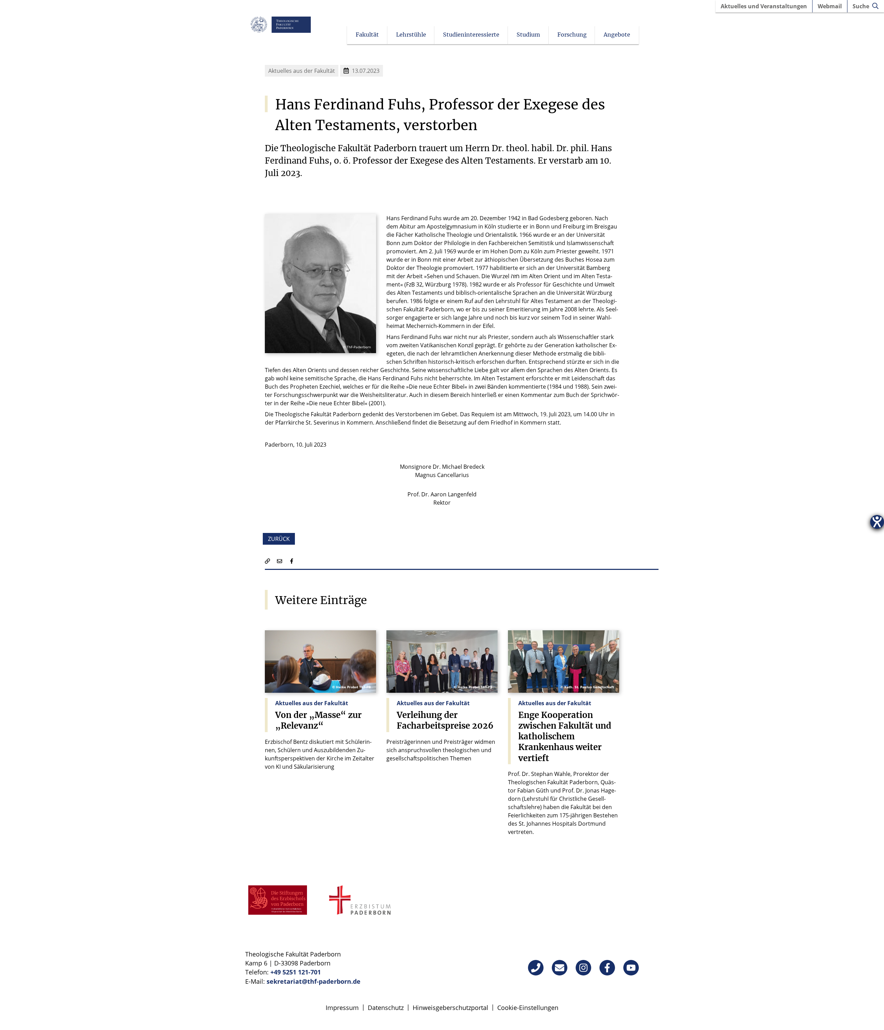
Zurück (279, 539)
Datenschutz (386, 1007)
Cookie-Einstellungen (527, 1007)
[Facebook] (607, 967)
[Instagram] (583, 967)
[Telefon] (536, 967)
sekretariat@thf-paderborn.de (314, 981)
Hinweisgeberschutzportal (450, 1007)
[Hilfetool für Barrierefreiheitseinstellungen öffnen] (877, 522)
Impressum (342, 1007)
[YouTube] (631, 967)
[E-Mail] (559, 967)
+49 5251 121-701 (295, 972)
